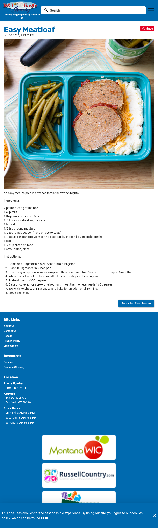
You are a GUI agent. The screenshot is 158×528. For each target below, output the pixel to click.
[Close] (154, 515)
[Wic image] (79, 447)
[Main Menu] (151, 10)
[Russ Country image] (79, 475)
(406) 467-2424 (15, 387)
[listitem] (9, 326)
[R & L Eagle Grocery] (21, 7)
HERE (45, 518)
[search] (96, 10)
